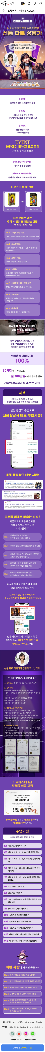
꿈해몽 (27, 1022)
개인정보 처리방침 (22, 1027)
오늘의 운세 (6, 1022)
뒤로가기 (4, 11)
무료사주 (14, 1022)
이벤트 (29, 3)
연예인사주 (38, 1022)
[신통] (5, 3)
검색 (41, 3)
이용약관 (12, 1027)
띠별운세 (20, 1022)
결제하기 (23, 3)
